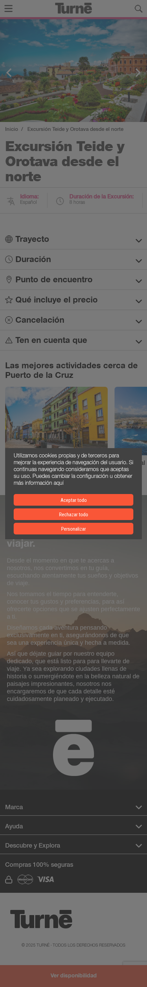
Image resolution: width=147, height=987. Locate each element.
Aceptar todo (74, 500)
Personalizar (73, 529)
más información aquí (39, 482)
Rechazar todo (73, 514)
